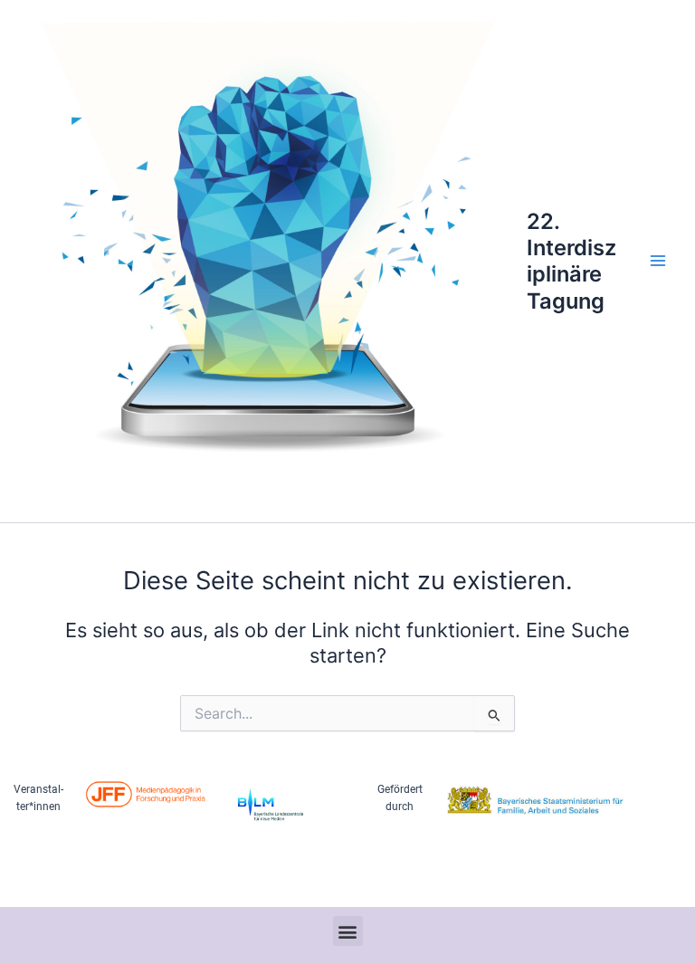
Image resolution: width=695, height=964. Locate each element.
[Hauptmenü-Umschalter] (658, 262)
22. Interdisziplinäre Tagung (571, 261)
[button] (348, 931)
